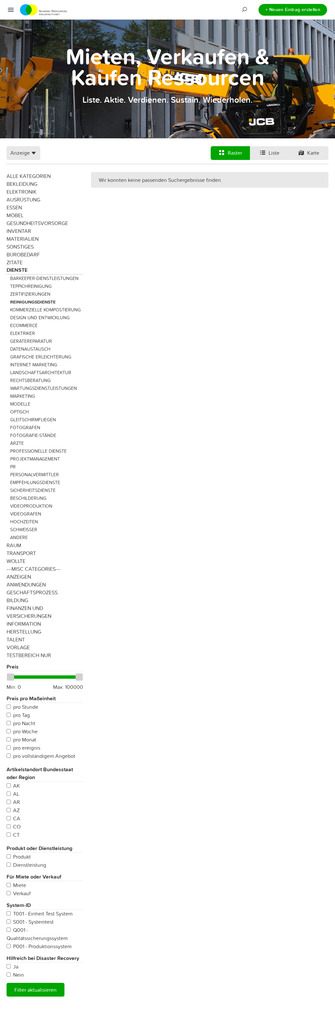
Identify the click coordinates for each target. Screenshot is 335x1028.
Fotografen (25, 427)
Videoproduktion (31, 506)
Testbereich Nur (29, 655)
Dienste (17, 270)
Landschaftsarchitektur (40, 372)
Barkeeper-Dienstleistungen (44, 278)
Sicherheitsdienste (33, 490)
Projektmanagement (35, 459)
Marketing (22, 396)
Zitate (15, 262)
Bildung (17, 600)
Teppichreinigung (31, 286)
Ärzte (17, 443)
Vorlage (18, 647)
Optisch (19, 412)
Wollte (16, 561)
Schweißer (23, 529)
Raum (14, 545)
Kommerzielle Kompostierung (45, 309)
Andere (19, 537)
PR (13, 466)
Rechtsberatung (30, 380)
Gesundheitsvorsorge (37, 223)
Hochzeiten (24, 521)
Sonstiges (20, 246)
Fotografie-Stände (33, 435)
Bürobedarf (23, 254)
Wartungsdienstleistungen (43, 388)
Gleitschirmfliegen (33, 419)
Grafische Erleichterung (40, 357)
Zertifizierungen (30, 294)
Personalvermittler (34, 474)
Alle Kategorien (29, 176)
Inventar (19, 231)
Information (24, 623)
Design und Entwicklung (40, 317)
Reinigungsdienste (33, 302)
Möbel (15, 215)
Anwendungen (26, 584)
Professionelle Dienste (38, 451)
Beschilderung (28, 498)
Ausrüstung (23, 199)
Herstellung (24, 631)
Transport (21, 553)
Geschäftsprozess (32, 592)
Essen (14, 207)
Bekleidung (22, 183)
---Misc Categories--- (34, 568)
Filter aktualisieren (35, 989)
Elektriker (22, 333)
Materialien (23, 238)
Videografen (25, 514)
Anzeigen (19, 576)
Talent (16, 639)
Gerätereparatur (31, 341)
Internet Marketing (33, 364)
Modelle (20, 404)
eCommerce (24, 325)
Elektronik (22, 191)
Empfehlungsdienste (35, 482)
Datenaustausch (30, 349)
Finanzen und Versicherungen (29, 611)
